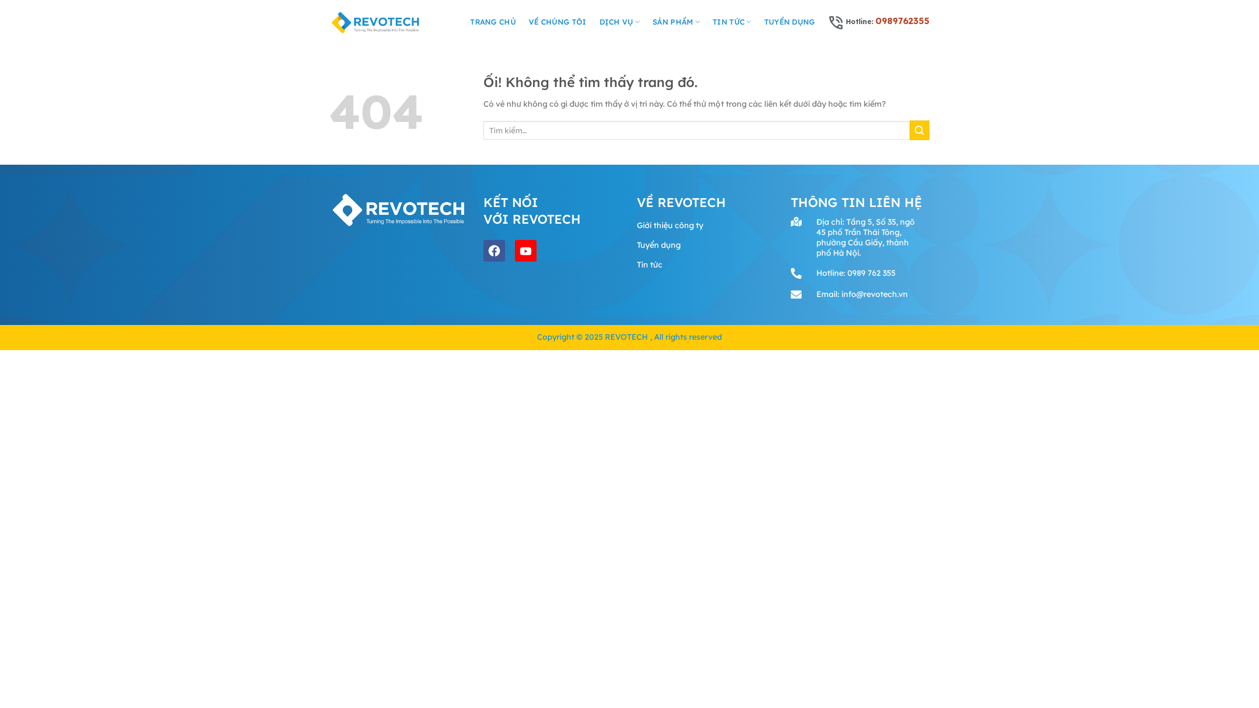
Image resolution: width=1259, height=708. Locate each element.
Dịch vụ (616, 22)
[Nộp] (919, 130)
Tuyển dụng (789, 22)
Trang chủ (493, 22)
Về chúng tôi (558, 22)
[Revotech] (376, 22)
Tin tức (729, 22)
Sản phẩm (673, 22)
